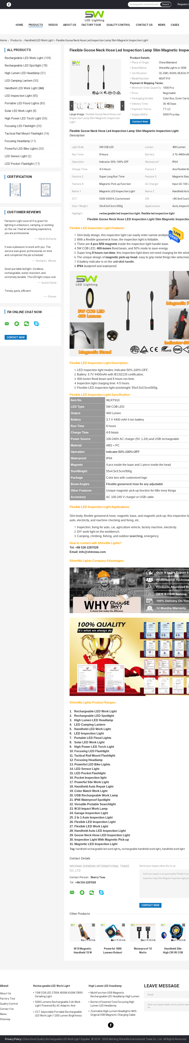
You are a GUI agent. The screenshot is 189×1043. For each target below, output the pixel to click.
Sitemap (5, 1019)
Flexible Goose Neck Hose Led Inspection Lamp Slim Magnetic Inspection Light (95, 118)
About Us (69, 24)
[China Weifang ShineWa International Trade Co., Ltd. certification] (15, 189)
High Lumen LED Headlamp (22, 73)
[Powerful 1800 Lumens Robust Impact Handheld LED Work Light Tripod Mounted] (113, 932)
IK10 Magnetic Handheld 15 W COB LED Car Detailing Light (82, 950)
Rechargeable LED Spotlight (23, 65)
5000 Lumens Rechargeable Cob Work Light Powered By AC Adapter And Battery (57, 1004)
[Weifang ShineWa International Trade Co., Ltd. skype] (38, 323)
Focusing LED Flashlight (20, 126)
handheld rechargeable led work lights (98, 848)
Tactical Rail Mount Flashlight (24, 133)
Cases (175, 24)
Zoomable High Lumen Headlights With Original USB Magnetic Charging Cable (113, 1013)
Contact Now (140, 121)
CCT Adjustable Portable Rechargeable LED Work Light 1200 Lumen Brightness (58, 1013)
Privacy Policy (13, 1039)
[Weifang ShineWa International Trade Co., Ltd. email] (9, 323)
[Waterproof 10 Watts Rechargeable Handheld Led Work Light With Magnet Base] (143, 932)
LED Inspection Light (18, 95)
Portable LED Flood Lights (22, 103)
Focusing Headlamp (17, 141)
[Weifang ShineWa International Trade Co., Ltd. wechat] (28, 323)
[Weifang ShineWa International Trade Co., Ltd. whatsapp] (19, 323)
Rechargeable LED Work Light (24, 58)
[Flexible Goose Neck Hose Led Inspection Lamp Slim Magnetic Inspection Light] (95, 78)
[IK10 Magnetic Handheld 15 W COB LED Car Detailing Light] (83, 932)
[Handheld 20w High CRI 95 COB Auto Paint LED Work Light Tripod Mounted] (173, 932)
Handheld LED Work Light (39, 40)
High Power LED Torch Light (23, 118)
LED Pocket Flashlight (19, 164)
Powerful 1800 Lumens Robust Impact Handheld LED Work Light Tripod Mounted (112, 950)
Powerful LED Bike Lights (21, 148)
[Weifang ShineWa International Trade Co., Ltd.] (94, 16)
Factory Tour (91, 24)
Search (165, 4)
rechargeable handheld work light (141, 848)
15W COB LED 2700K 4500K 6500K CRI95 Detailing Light (59, 994)
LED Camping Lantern (18, 80)
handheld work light (173, 848)
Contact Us (144, 24)
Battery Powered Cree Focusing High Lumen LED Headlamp (112, 1003)
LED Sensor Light (16, 156)
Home (19, 24)
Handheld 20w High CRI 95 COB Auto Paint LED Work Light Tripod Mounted (173, 950)
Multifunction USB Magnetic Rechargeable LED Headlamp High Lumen (115, 994)
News (161, 24)
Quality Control (118, 24)
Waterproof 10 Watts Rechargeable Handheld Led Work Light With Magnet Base (143, 950)
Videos (53, 24)
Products (36, 24)
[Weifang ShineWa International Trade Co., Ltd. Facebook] (9, 4)
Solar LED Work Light (18, 111)
